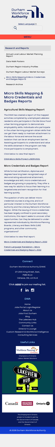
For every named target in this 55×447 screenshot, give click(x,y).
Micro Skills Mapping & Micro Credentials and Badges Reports (25, 78)
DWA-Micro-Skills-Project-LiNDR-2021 (22, 159)
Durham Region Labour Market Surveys (25, 71)
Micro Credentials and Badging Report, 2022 (25, 241)
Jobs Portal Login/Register (27, 307)
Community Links (27, 322)
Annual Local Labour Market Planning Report (24, 55)
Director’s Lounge (27, 328)
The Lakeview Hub (27, 319)
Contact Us (27, 325)
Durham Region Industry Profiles (22, 66)
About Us (27, 310)
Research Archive (14, 84)
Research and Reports (17, 48)
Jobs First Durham (27, 313)
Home (27, 304)
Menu (27, 37)
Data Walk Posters (15, 61)
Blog (27, 316)
